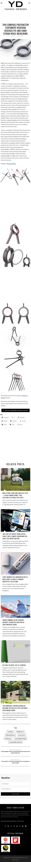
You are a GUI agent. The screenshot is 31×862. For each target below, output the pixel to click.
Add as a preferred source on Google (16, 410)
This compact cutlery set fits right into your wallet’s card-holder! (15, 761)
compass (10, 731)
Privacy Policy (20, 821)
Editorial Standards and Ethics (8, 821)
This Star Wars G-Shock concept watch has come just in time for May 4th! (15, 751)
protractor (21, 735)
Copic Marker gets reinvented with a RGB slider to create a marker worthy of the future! (15, 579)
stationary (8, 738)
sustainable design (20, 738)
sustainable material (15, 742)
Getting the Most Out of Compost (14, 665)
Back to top (15, 859)
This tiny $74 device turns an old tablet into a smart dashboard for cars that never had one (14, 536)
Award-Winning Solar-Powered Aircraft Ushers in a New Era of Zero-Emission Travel (13, 622)
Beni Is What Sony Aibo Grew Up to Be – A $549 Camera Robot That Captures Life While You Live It (15, 495)
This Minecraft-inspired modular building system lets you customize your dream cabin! (15, 708)
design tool (20, 731)
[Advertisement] (15, 17)
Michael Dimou (11, 164)
